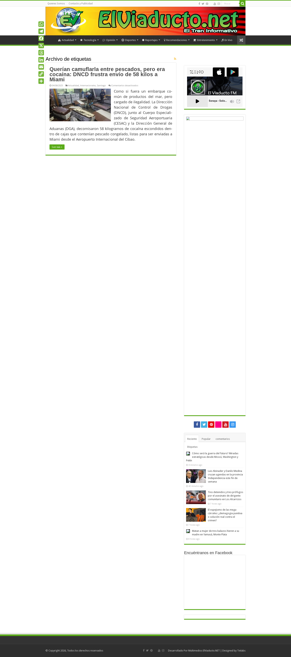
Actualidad (68, 40)
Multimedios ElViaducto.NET (204, 650)
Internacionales (88, 85)
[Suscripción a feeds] (175, 58)
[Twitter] (203, 3)
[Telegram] (41, 31)
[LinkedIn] (41, 59)
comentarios (223, 438)
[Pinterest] (207, 3)
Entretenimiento (206, 40)
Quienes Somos (56, 3)
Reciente (192, 438)
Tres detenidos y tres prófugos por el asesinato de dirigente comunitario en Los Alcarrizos (225, 496)
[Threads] (41, 52)
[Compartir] (41, 81)
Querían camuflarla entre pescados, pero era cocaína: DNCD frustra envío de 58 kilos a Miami (107, 74)
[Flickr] (210, 4)
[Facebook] (199, 3)
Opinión (110, 40)
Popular (206, 438)
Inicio (51, 39)
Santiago (101, 85)
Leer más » (57, 147)
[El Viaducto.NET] (145, 21)
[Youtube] (214, 3)
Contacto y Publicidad (81, 3)
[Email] (41, 66)
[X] (41, 45)
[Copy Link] (41, 74)
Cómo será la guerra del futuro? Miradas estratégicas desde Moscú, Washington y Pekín (212, 457)
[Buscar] (242, 4)
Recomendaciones (176, 40)
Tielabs (241, 650)
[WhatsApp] (41, 24)
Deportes (130, 40)
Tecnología (90, 40)
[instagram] (218, 3)
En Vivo (228, 40)
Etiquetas (192, 446)
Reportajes (151, 40)
